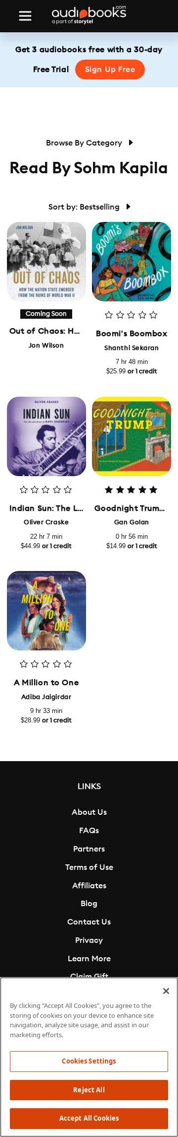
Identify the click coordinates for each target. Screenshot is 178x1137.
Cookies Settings (89, 1061)
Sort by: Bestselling (85, 207)
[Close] (166, 991)
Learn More (89, 959)
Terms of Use (89, 867)
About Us (89, 812)
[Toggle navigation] (25, 15)
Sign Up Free (110, 69)
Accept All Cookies (89, 1118)
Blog (89, 904)
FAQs (89, 831)
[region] (89, 1057)
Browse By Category (85, 143)
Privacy (89, 940)
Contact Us (89, 922)
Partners (89, 849)
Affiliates (89, 886)
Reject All (88, 1089)
